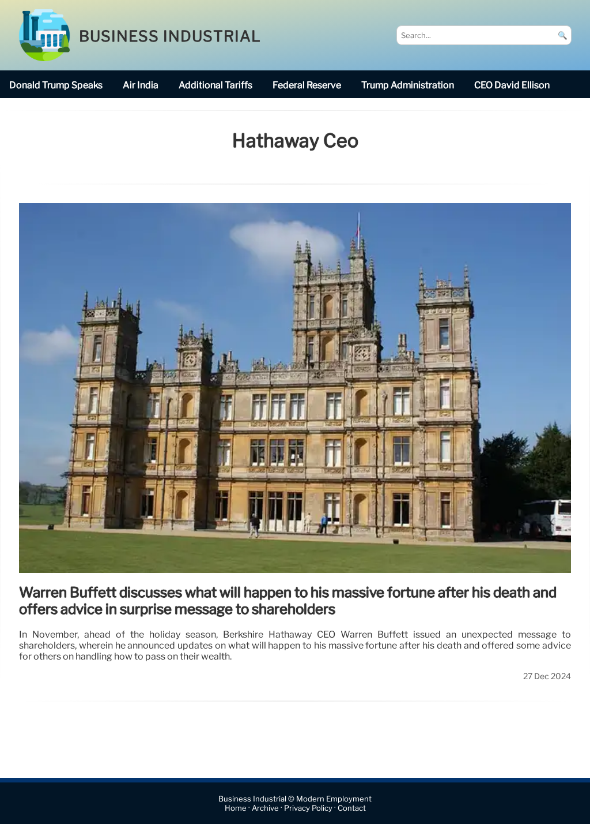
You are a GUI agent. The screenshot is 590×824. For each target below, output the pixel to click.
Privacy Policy (308, 808)
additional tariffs (215, 85)
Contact (352, 808)
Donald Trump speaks (56, 85)
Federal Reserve (307, 85)
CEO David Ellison (512, 85)
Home (236, 808)
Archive (265, 808)
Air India (140, 85)
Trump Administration (407, 85)
